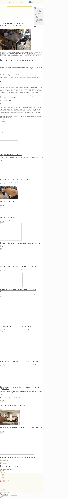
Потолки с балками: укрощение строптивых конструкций (20, 243)
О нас (2, 475)
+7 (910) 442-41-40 (27, 2)
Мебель (3, 129)
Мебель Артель (2, 489)
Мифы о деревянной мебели (10, 398)
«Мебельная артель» (36, 116)
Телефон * (9, 495)
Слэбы (2, 132)
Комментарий (19, 495)
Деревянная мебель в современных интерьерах (17, 457)
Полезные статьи (4, 13)
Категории (3, 119)
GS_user (3, 137)
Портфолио (3, 477)
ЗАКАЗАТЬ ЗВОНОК (2, 481)
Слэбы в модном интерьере (10, 217)
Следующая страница (2, 472)
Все (2, 126)
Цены (2, 476)
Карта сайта (2, 490)
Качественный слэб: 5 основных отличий (15, 179)
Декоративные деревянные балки (4, 89)
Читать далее (2, 159)
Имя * (1, 495)
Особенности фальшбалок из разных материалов (18, 266)
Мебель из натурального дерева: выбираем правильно (20, 361)
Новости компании (4, 123)
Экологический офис (4, 133)
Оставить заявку (34, 2)
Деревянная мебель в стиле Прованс (13, 405)
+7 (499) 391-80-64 (22, 2)
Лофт (2, 128)
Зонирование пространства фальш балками (16, 326)
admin (2, 136)
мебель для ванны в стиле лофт (21, 112)
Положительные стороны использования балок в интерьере (18, 291)
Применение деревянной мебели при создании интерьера (21, 427)
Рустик (2, 131)
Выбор (2, 127)
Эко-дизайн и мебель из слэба (11, 155)
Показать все (3, 121)
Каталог (3, 12)
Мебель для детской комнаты (11, 466)
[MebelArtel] (1, 4)
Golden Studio (1, 492)
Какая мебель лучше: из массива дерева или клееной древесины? (19, 388)
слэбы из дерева (27, 55)
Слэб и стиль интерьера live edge (12, 201)
